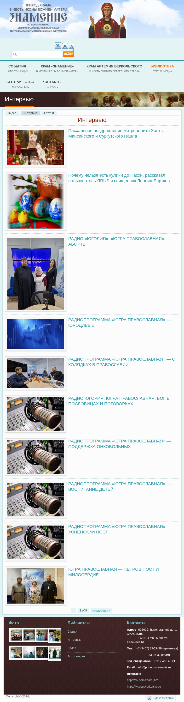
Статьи (49, 113)
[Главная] (38, 5)
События (17, 68)
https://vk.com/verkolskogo (144, 686)
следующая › (101, 610)
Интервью (31, 113)
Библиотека (162, 68)
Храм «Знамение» (57, 68)
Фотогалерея (77, 656)
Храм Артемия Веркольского (114, 68)
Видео (12, 113)
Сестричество (20, 84)
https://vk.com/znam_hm (142, 680)
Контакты (52, 84)
